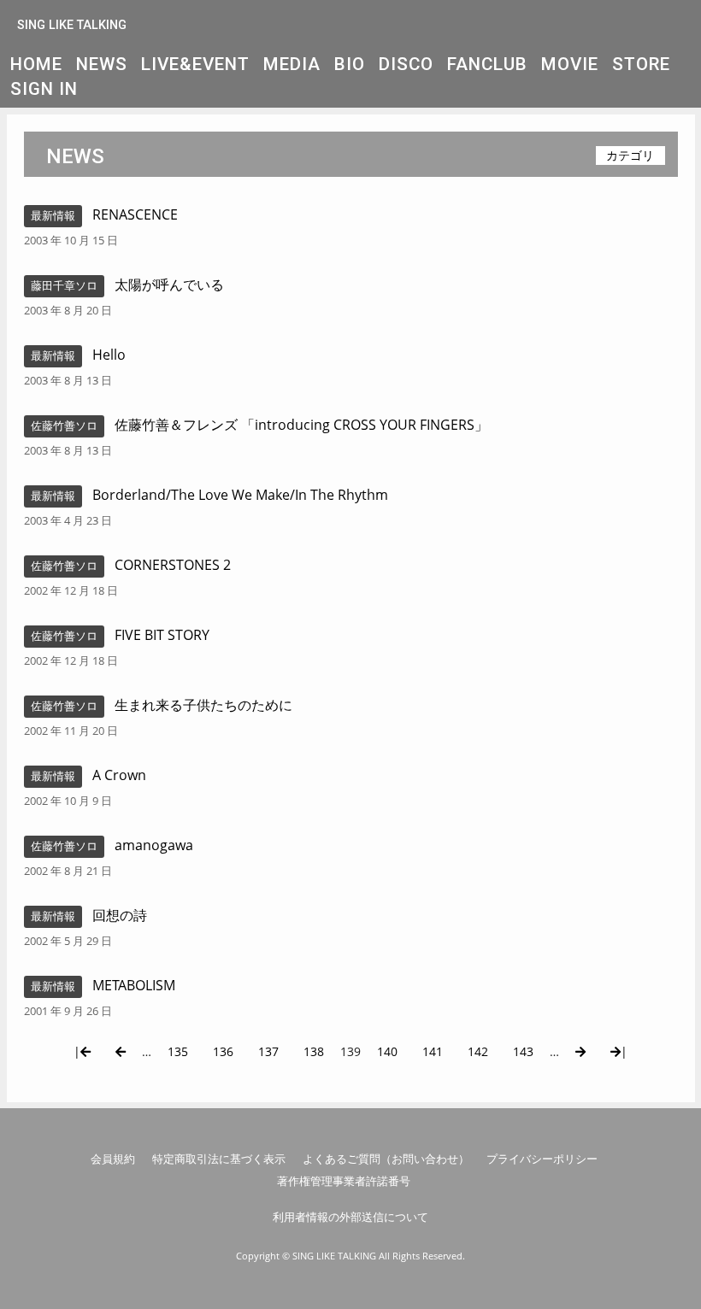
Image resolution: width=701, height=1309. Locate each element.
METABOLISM (133, 985)
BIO (349, 64)
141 (432, 1051)
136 (223, 1051)
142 (478, 1051)
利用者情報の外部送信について (350, 1216)
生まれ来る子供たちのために (203, 705)
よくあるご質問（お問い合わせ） (386, 1158)
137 (268, 1051)
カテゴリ (630, 155)
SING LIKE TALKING (72, 25)
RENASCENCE (135, 214)
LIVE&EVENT (195, 64)
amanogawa (154, 845)
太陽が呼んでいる (169, 284)
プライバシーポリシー (542, 1158)
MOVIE (569, 64)
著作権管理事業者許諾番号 (343, 1181)
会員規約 (113, 1158)
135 (178, 1051)
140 (387, 1051)
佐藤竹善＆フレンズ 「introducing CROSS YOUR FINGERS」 (301, 424)
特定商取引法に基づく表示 (219, 1158)
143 (523, 1051)
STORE (641, 64)
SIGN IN (44, 89)
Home (36, 64)
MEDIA (292, 64)
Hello (109, 354)
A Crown (119, 775)
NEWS (101, 64)
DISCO (406, 64)
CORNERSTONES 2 (173, 564)
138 (313, 1051)
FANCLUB (487, 64)
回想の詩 (119, 915)
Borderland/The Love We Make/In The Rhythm (240, 494)
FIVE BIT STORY (162, 634)
